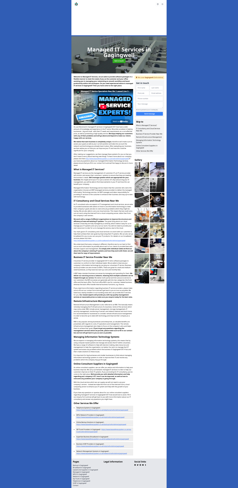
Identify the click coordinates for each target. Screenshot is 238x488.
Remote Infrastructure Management (149, 137)
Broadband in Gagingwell (82, 468)
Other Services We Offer (144, 151)
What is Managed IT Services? (146, 125)
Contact (75, 485)
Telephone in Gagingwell (81, 481)
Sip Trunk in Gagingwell (81, 479)
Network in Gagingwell (81, 476)
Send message (149, 114)
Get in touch (119, 61)
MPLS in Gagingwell (80, 474)
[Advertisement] (119, 22)
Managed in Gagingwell (81, 472)
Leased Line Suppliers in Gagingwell (85, 470)
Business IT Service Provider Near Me (149, 134)
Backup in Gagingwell (80, 465)
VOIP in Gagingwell (79, 483)
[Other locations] (158, 4)
